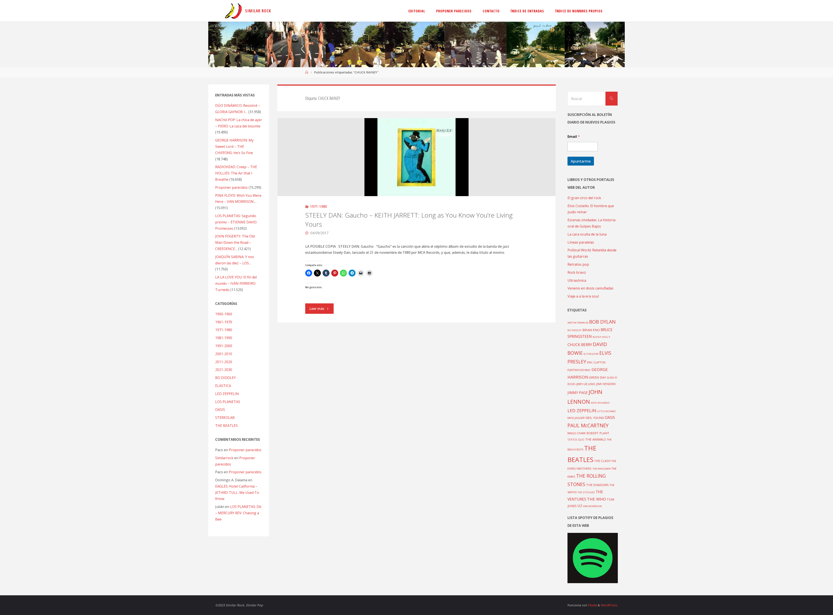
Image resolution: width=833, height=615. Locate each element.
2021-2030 (223, 369)
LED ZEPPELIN (227, 393)
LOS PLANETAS (227, 401)
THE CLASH (602, 461)
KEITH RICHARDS (600, 402)
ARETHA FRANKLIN (577, 322)
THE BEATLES (226, 425)
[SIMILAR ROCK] (233, 10)
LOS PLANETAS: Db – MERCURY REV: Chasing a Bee (238, 513)
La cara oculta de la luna (587, 234)
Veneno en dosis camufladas (590, 288)
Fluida (592, 605)
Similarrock (224, 458)
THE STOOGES (586, 492)
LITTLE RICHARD (606, 411)
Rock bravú (576, 272)
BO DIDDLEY (225, 377)
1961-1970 (223, 322)
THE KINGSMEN (601, 468)
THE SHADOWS (597, 485)
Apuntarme (581, 161)
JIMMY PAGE (577, 392)
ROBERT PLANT (597, 433)
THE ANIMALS (595, 439)
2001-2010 (223, 353)
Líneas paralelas (580, 242)
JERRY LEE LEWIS (585, 384)
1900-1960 (223, 314)
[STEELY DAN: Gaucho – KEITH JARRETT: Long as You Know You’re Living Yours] (416, 157)
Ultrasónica (576, 280)
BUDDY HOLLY (601, 336)
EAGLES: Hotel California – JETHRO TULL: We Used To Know (237, 492)
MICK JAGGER (576, 418)
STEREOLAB (225, 417)
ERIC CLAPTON (596, 362)
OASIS (220, 409)
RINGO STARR (576, 433)
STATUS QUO (575, 439)
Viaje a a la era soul (583, 296)
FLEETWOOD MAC (579, 370)
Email (573, 137)
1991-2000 (223, 345)
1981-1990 (223, 337)
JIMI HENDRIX (606, 384)
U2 (579, 505)
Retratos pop (578, 264)
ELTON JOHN (591, 353)
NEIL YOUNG (594, 418)
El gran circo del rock (584, 197)
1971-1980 (318, 206)
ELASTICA (223, 385)
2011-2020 (223, 362)
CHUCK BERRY (579, 344)
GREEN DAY (597, 377)
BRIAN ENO (591, 330)
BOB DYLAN (602, 321)
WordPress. (609, 605)
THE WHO (596, 499)
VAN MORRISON (592, 506)
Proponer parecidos (245, 449)
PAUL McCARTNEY (587, 425)
